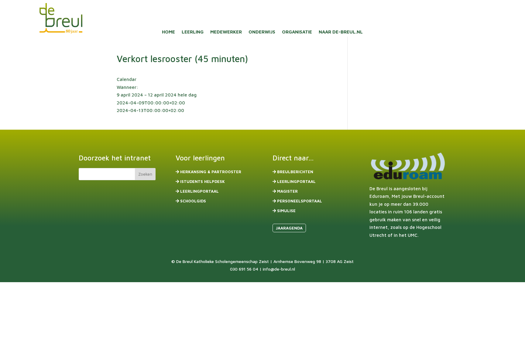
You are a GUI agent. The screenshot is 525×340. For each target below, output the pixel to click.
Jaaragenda (289, 228)
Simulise (286, 210)
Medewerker (226, 32)
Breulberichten (295, 171)
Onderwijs (262, 32)
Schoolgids (193, 200)
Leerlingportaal (199, 191)
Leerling (193, 32)
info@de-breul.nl (279, 269)
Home (168, 32)
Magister (287, 191)
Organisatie (297, 32)
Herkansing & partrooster (210, 171)
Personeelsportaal (299, 200)
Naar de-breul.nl (341, 32)
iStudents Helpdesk (202, 181)
